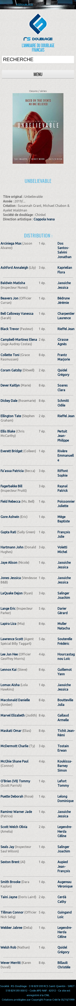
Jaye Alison (9, 562)
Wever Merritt (11, 962)
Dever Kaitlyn (10, 385)
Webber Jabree (11, 927)
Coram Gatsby (11, 370)
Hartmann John (12, 547)
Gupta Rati (8, 532)
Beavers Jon (9, 298)
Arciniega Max (11, 243)
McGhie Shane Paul (14, 761)
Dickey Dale (9, 400)
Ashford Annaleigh (14, 267)
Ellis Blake (8, 431)
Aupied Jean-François (64, 866)
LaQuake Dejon (12, 593)
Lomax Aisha (10, 685)
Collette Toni (10, 355)
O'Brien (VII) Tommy (15, 781)
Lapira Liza (8, 623)
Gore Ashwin (10, 517)
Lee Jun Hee (9, 654)
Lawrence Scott (12, 639)
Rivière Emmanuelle (66, 455)
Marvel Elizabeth (13, 715)
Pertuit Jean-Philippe (63, 435)
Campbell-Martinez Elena (19, 339)
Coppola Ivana (44, 219)
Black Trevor (10, 329)
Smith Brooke (10, 882)
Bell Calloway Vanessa (17, 313)
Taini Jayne (9, 897)
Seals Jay (7, 847)
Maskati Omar (11, 730)
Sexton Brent (10, 862)
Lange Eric (8, 608)
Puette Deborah (12, 796)
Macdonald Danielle (15, 700)
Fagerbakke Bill (11, 486)
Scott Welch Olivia (14, 827)
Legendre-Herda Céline (65, 831)
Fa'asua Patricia (12, 471)
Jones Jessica (11, 578)
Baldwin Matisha (13, 283)
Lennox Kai (9, 669)
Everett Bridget (11, 451)
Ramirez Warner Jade (16, 811)
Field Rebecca (10, 501)
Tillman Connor (12, 912)
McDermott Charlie (14, 746)
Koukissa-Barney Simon (65, 765)
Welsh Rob (8, 947)
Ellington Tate (11, 416)
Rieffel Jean (66, 329)
